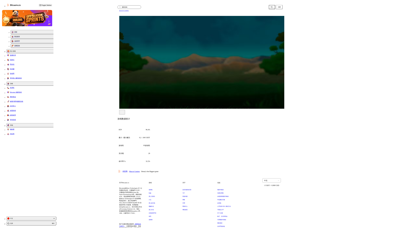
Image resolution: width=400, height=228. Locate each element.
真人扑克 (151, 209)
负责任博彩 (220, 193)
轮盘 (150, 193)
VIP (183, 193)
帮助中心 (185, 206)
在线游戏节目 (152, 213)
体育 (150, 216)
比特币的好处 (221, 226)
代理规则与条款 (221, 219)
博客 (183, 199)
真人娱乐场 (152, 203)
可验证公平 (220, 209)
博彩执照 (185, 209)
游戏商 (150, 219)
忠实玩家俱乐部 (186, 189)
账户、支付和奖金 (222, 216)
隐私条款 (219, 223)
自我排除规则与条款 (223, 196)
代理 (183, 203)
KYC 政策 (220, 213)
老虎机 (150, 189)
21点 (150, 199)
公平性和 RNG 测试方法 (224, 206)
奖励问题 (185, 196)
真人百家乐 (152, 196)
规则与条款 (220, 189)
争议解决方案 (221, 199)
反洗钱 (219, 203)
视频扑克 (151, 206)
